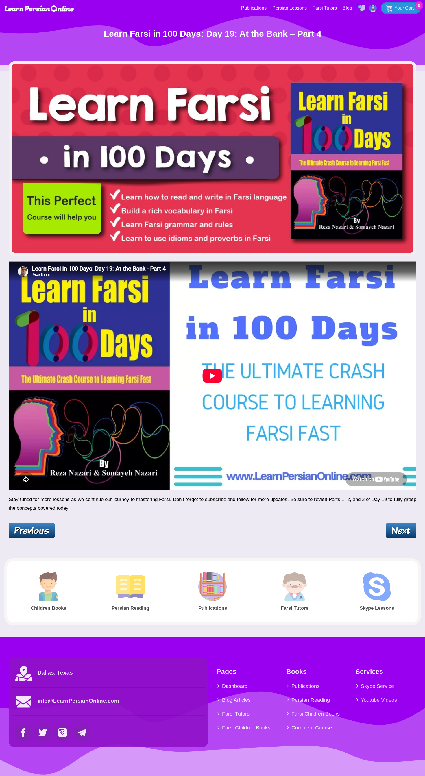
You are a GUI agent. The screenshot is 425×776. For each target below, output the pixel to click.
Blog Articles (236, 700)
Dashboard (234, 686)
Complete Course (311, 728)
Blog (347, 7)
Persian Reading (310, 700)
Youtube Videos (379, 700)
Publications (254, 7)
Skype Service (377, 686)
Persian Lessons (289, 7)
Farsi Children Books (246, 728)
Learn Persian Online (39, 8)
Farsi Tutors (325, 7)
